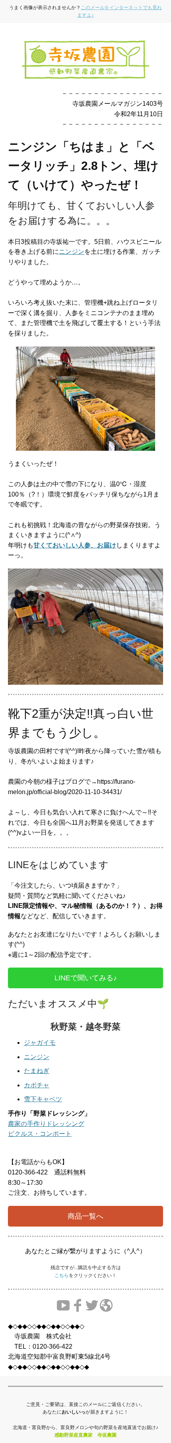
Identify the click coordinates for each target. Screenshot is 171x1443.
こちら (61, 1275)
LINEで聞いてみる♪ (85, 978)
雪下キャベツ (43, 1099)
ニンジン (71, 251)
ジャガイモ (40, 1042)
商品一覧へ (85, 1216)
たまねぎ (36, 1070)
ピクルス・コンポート (40, 1133)
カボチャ (36, 1085)
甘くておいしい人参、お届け (74, 545)
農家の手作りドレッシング (46, 1123)
